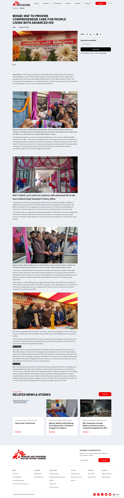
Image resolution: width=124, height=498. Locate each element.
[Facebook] (97, 34)
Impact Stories (75, 473)
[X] (94, 34)
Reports (73, 480)
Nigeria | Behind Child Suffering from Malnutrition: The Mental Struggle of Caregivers (61, 425)
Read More (18, 432)
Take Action (52, 484)
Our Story (15, 473)
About (36, 3)
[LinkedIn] (90, 34)
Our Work (46, 3)
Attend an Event (54, 473)
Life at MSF (91, 473)
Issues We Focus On (76, 477)
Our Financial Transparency (20, 484)
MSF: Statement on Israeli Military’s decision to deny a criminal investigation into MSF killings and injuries (95, 426)
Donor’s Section (54, 487)
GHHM (51, 480)
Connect (87, 3)
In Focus (67, 3)
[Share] (100, 34)
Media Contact (106, 477)
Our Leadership (17, 477)
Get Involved (57, 3)
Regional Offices (106, 473)
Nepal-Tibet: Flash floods (25, 423)
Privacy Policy (102, 53)
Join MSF (77, 3)
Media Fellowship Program (57, 477)
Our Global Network (18, 480)
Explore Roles (92, 477)
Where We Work (38, 477)
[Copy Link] (87, 34)
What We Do (37, 473)
